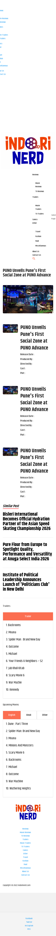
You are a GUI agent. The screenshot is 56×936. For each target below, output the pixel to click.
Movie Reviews (25, 832)
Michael (13, 653)
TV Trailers (25, 846)
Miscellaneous (25, 868)
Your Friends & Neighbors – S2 (26, 661)
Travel (25, 857)
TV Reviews (25, 836)
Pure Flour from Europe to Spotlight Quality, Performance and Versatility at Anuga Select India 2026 (27, 551)
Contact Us (25, 875)
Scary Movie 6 (16, 675)
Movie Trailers (25, 843)
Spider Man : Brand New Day (24, 639)
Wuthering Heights (20, 788)
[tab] (28, 616)
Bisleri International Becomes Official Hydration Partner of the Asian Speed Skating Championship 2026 (27, 521)
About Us (25, 871)
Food (25, 864)
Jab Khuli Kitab (16, 668)
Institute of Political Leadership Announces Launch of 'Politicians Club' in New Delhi (26, 582)
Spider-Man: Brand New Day (24, 731)
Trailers (26, 839)
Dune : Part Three (18, 724)
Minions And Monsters (21, 745)
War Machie (15, 682)
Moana (12, 632)
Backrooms (14, 625)
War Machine (16, 781)
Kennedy (14, 689)
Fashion (25, 860)
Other (25, 853)
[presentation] (28, 616)
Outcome (14, 646)
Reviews (25, 829)
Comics (25, 850)
